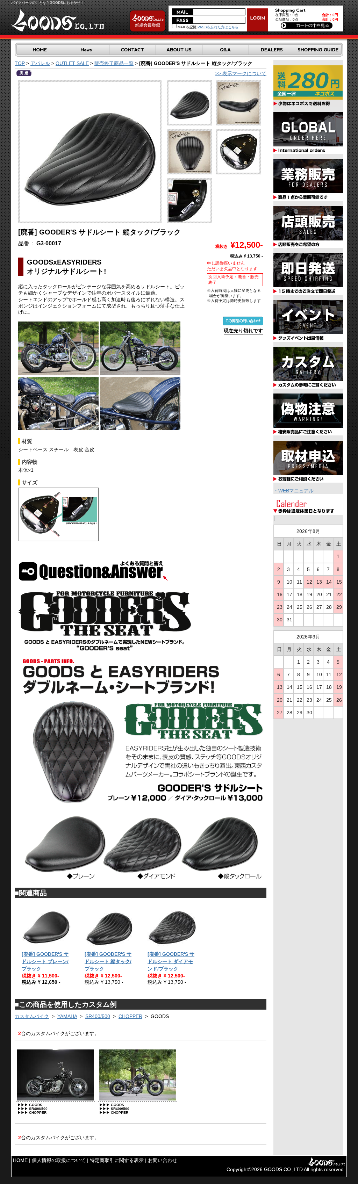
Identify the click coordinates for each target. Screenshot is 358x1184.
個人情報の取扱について (59, 1160)
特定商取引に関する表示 (117, 1160)
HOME (20, 1160)
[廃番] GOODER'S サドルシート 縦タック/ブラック (108, 961)
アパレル (40, 63)
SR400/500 (97, 1016)
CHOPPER (130, 1016)
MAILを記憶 (186, 27)
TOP (20, 63)
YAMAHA (67, 1016)
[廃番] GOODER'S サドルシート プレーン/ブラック (45, 961)
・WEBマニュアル (293, 490)
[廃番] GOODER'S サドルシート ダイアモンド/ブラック (171, 961)
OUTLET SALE (72, 63)
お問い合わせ (162, 1160)
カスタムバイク (32, 1016)
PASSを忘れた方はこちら (218, 27)
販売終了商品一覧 (114, 63)
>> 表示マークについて (240, 73)
